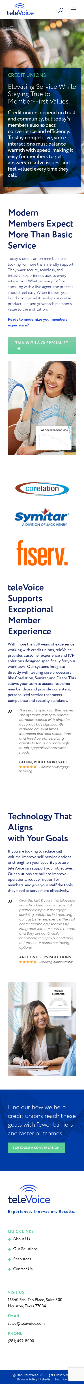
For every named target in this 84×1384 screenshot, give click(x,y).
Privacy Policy (27, 1379)
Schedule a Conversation (36, 1148)
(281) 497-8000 (21, 1341)
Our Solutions (25, 1249)
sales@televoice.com (26, 1323)
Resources (22, 1259)
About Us (21, 1239)
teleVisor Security (53, 1379)
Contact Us (23, 1269)
